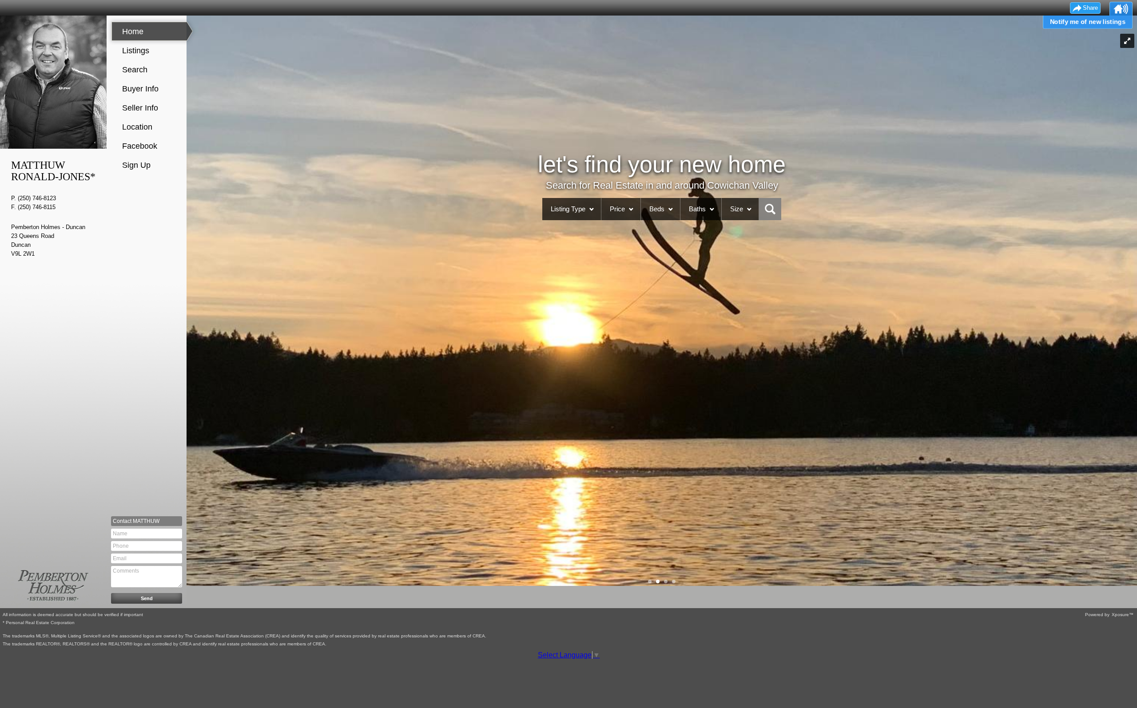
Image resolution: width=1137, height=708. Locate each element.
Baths (697, 209)
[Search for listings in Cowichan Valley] (770, 209)
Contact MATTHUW (136, 521)
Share (1090, 7)
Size (736, 209)
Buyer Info (140, 88)
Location (137, 127)
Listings (135, 50)
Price (617, 209)
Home (132, 31)
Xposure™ (1122, 614)
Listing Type (568, 209)
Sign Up (136, 165)
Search (134, 69)
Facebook (139, 146)
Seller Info (140, 107)
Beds (656, 209)
